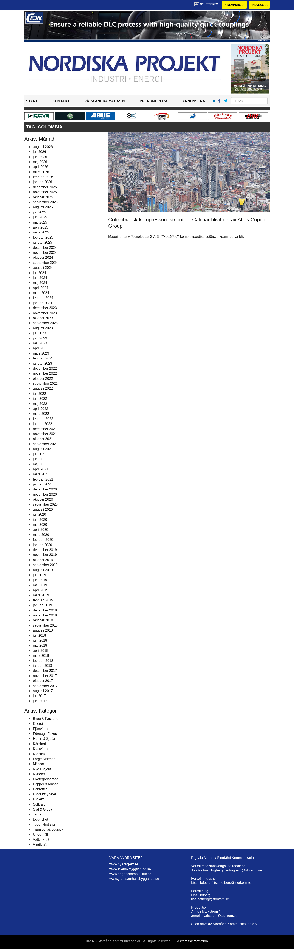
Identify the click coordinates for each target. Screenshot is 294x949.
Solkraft (39, 804)
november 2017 (45, 676)
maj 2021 (40, 464)
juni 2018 (40, 640)
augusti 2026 (43, 147)
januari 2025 (42, 242)
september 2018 (45, 625)
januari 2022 (42, 424)
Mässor (38, 764)
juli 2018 (39, 635)
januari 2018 (42, 665)
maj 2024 (40, 283)
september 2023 (45, 323)
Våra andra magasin (104, 101)
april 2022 (40, 409)
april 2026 (40, 167)
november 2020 (45, 494)
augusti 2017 (43, 691)
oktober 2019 (43, 560)
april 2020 (40, 529)
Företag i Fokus (45, 734)
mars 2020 (41, 535)
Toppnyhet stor (44, 824)
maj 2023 (40, 343)
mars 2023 (41, 353)
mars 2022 (41, 413)
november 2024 (45, 252)
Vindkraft (39, 844)
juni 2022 (40, 398)
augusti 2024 (43, 267)
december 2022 (45, 368)
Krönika (39, 754)
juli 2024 (39, 273)
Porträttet (40, 789)
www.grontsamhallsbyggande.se (134, 879)
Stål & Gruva (42, 809)
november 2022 (45, 373)
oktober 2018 (43, 620)
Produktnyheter (44, 794)
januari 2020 (42, 545)
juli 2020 (39, 514)
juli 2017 (39, 696)
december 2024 (45, 247)
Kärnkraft (40, 744)
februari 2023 (43, 358)
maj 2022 (40, 404)
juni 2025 (40, 217)
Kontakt (61, 101)
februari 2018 (43, 661)
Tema (37, 814)
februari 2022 (43, 419)
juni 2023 (40, 338)
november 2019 (45, 555)
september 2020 (45, 504)
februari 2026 (43, 177)
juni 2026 (40, 157)
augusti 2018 (43, 630)
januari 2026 (42, 182)
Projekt (38, 799)
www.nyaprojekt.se (123, 864)
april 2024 (40, 288)
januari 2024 (42, 303)
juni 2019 (40, 580)
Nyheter (39, 774)
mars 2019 (41, 595)
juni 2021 (40, 459)
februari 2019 (43, 600)
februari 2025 (43, 237)
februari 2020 (43, 539)
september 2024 (45, 262)
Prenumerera (234, 4)
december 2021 (45, 429)
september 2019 (45, 565)
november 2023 (45, 313)
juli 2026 (39, 152)
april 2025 (40, 227)
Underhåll (40, 834)
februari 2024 (43, 298)
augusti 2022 (43, 388)
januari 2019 (42, 605)
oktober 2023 (43, 318)
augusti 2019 (43, 570)
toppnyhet (40, 819)
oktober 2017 (43, 681)
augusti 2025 (43, 207)
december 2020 (45, 489)
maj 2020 (40, 524)
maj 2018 (40, 645)
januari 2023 (42, 363)
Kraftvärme (41, 749)
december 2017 (45, 670)
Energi (38, 723)
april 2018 (40, 650)
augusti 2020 (43, 509)
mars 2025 (41, 232)
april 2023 (40, 348)
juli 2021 (39, 454)
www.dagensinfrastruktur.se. (130, 874)
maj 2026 (40, 162)
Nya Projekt (42, 769)
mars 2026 (41, 172)
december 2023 (45, 308)
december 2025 (45, 187)
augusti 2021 (43, 449)
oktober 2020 (43, 499)
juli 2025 (39, 212)
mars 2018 (41, 655)
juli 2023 (39, 333)
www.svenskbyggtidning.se (130, 869)
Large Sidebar (44, 759)
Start (32, 101)
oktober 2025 (43, 197)
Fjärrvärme (41, 729)
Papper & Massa (45, 784)
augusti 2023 (43, 328)
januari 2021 (42, 484)
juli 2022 (39, 393)
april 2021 (40, 469)
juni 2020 (40, 519)
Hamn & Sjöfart (44, 739)
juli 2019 (39, 575)
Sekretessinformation (192, 941)
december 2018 (45, 610)
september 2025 (45, 202)
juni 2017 (40, 701)
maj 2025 (40, 222)
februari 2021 (43, 479)
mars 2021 (41, 474)
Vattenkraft (41, 839)
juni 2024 (40, 278)
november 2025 (45, 192)
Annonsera (259, 4)
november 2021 (45, 434)
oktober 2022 (43, 378)
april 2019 (40, 590)
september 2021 (45, 444)
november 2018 (45, 615)
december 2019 (45, 550)
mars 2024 (41, 293)
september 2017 (45, 686)
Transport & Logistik (48, 829)
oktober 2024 (43, 257)
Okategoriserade (45, 779)
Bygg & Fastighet (46, 718)
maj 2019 (40, 585)
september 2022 (45, 383)
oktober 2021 (43, 439)
